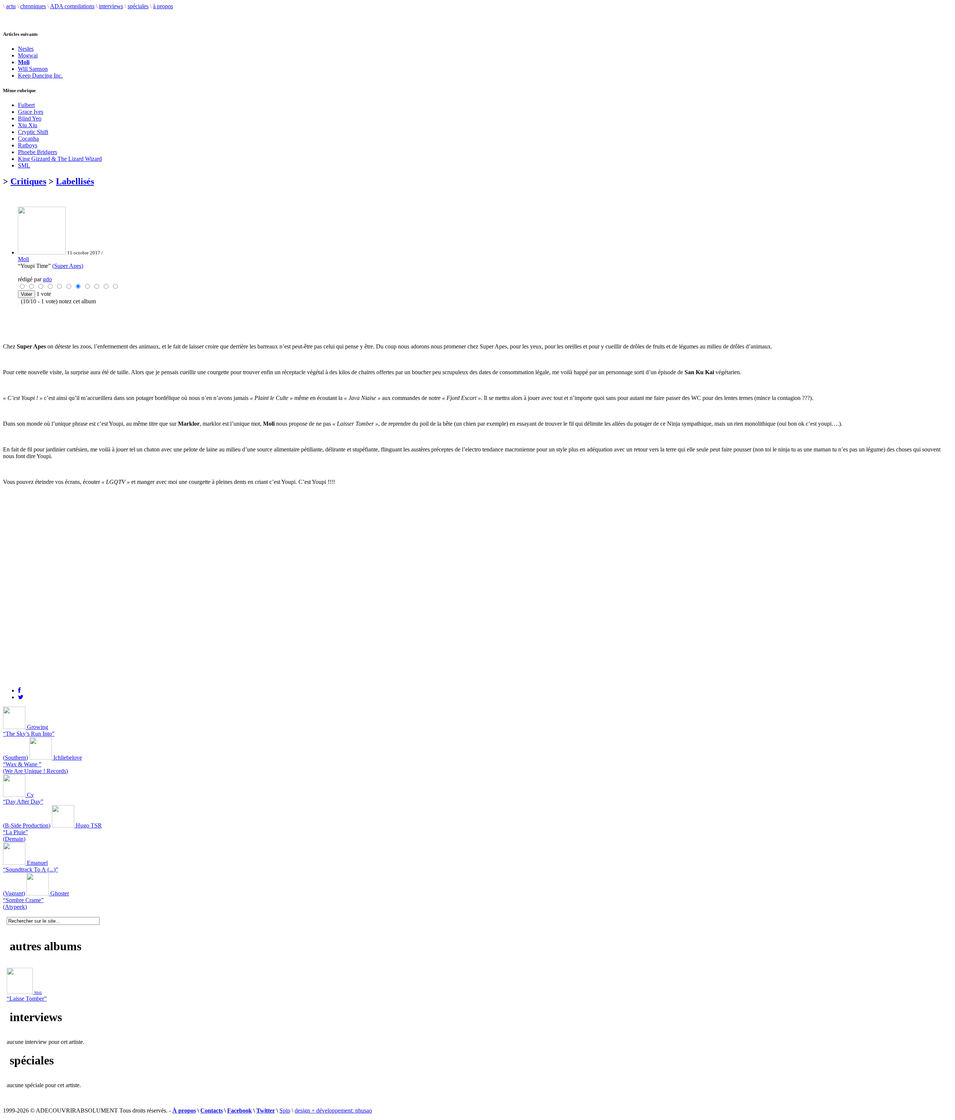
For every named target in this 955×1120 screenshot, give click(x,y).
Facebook (239, 1110)
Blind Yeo (29, 118)
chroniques (33, 6)
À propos (184, 1110)
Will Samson (33, 69)
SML (24, 165)
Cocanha (28, 138)
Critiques (28, 181)
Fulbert (26, 105)
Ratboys (27, 145)
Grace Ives (30, 112)
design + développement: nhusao (333, 1110)
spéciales (138, 6)
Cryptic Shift (33, 132)
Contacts (211, 1110)
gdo (47, 279)
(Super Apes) (67, 266)
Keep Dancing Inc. (40, 75)
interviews (111, 6)
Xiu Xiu (27, 125)
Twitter (265, 1110)
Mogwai (28, 55)
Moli (23, 259)
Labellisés (75, 181)
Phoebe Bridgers (37, 152)
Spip (284, 1110)
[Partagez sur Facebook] (19, 690)
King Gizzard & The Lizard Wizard (60, 159)
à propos (163, 6)
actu (11, 6)
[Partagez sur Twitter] (21, 697)
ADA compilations (72, 6)
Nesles (26, 49)
